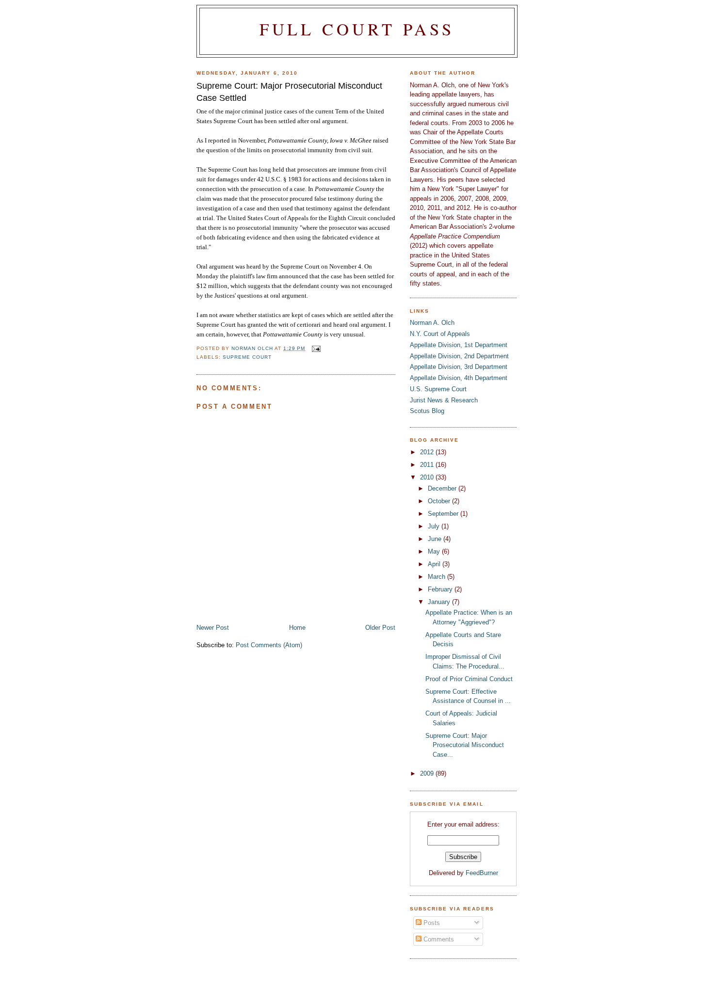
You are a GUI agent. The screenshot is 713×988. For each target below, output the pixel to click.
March (437, 576)
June (435, 538)
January (440, 602)
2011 (428, 464)
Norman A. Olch (432, 322)
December (443, 488)
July (434, 526)
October (440, 501)
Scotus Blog (427, 410)
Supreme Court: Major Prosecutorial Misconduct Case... (464, 745)
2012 (428, 452)
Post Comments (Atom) (269, 645)
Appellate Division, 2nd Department (459, 356)
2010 (428, 477)
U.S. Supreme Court (438, 389)
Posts (430, 922)
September (444, 513)
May (435, 551)
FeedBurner (482, 872)
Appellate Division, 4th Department (458, 378)
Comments (437, 939)
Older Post (380, 627)
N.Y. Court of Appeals (440, 333)
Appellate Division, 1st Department (458, 345)
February (441, 589)
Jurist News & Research (444, 400)
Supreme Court (247, 357)
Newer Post (212, 627)
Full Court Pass (357, 29)
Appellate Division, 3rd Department (458, 366)
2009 (428, 773)
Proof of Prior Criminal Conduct (469, 679)
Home (297, 627)
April (435, 564)
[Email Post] (315, 348)
